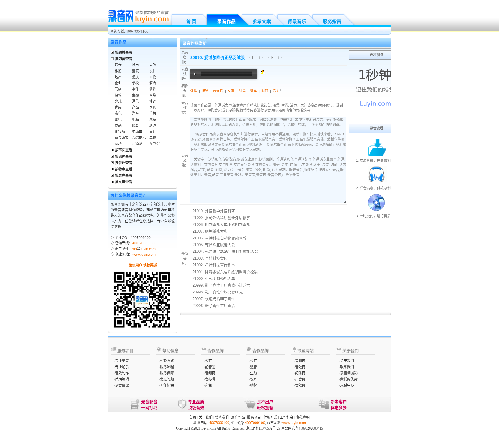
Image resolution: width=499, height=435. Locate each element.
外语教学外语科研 (220, 211)
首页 (192, 417)
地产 (118, 77)
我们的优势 (349, 379)
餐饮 (152, 89)
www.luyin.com (144, 254)
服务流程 (167, 367)
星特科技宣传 (216, 258)
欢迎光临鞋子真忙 (220, 299)
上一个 (256, 58)
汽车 (135, 113)
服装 (135, 126)
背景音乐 (297, 21)
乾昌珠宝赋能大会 (220, 245)
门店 (118, 89)
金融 (135, 95)
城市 (135, 65)
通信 (135, 101)
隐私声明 (303, 417)
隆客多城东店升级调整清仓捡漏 (231, 272)
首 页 (191, 21)
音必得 (210, 379)
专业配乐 (122, 367)
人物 (152, 77)
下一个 (275, 58)
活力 (276, 91)
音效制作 (122, 373)
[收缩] (113, 58)
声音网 (300, 379)
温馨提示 (139, 138)
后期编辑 (122, 379)
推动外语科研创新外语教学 (227, 217)
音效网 (300, 367)
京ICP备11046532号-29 (263, 428)
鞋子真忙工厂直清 (220, 306)
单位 (152, 138)
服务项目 (254, 417)
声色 (208, 385)
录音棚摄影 (349, 373)
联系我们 (347, 367)
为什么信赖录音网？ (128, 195)
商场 (118, 144)
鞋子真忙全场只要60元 (224, 292)
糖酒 (152, 126)
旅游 (118, 71)
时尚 (264, 91)
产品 (135, 107)
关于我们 (347, 361)
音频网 (210, 373)
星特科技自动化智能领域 (225, 238)
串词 (152, 132)
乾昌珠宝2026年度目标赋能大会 (231, 251)
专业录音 (122, 361)
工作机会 (167, 385)
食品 (118, 126)
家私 (152, 120)
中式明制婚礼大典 (220, 278)
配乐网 (300, 373)
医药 (152, 107)
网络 (152, 95)
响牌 (253, 385)
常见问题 (167, 379)
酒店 (152, 83)
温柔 (253, 91)
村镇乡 (137, 144)
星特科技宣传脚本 (220, 265)
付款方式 (167, 361)
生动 (253, 373)
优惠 (118, 107)
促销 (193, 91)
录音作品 (226, 21)
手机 (152, 113)
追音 (253, 367)
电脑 (135, 120)
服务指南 (332, 21)
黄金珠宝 (122, 138)
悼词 (152, 101)
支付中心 (347, 385)
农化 (118, 113)
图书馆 (154, 144)
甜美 (242, 91)
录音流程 (376, 128)
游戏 (118, 95)
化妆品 (120, 132)
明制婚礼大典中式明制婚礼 (227, 224)
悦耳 (208, 361)
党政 (152, 65)
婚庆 (135, 77)
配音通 (210, 367)
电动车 (137, 132)
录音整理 (122, 385)
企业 (118, 83)
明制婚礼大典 (216, 231)
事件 (135, 89)
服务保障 (167, 373)
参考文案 (261, 21)
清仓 (118, 65)
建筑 (135, 71)
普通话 (218, 91)
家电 (118, 120)
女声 (231, 91)
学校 (135, 83)
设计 (152, 71)
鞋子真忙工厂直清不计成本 (227, 285)
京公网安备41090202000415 (302, 428)
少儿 (118, 101)
